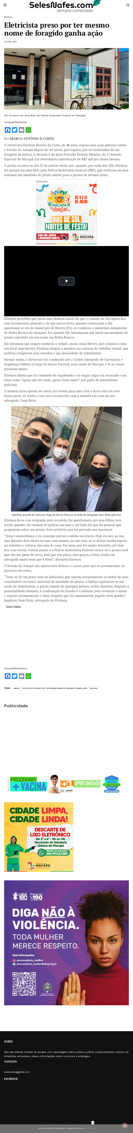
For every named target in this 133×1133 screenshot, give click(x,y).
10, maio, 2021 (10, 41)
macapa (94, 688)
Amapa (17, 688)
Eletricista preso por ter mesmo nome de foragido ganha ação (55, 688)
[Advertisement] (66, 639)
